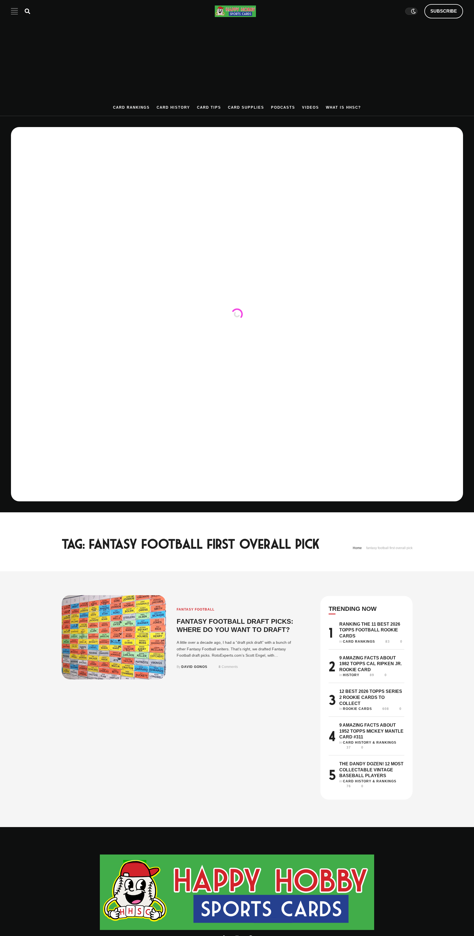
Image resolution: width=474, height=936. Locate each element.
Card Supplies (246, 107)
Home (357, 548)
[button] (443, 11)
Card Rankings (131, 107)
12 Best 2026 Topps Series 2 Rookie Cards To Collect (370, 697)
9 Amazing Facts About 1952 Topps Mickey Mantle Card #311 (371, 731)
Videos (310, 107)
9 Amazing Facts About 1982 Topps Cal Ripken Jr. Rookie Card (370, 664)
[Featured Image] (114, 637)
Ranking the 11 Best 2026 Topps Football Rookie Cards (369, 630)
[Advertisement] (237, 63)
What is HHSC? (343, 107)
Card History (173, 107)
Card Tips (209, 107)
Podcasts (283, 107)
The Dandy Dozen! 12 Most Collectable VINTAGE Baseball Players (371, 769)
